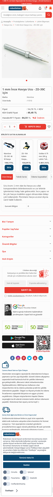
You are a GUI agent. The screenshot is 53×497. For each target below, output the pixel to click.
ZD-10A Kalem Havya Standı (24, 156)
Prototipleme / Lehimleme (23, 21)
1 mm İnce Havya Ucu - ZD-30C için (29, 25)
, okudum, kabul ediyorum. (27, 295)
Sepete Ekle (34, 126)
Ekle (9, 167)
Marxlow (30, 97)
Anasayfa (7, 21)
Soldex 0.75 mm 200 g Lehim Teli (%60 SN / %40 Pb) (43, 156)
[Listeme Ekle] (48, 127)
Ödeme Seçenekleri (39, 177)
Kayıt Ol (26, 290)
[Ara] (49, 15)
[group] (26, 53)
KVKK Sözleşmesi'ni (16, 295)
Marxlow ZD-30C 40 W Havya (8, 156)
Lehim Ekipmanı (43, 21)
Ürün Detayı (7, 177)
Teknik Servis (21, 177)
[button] (26, 80)
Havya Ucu (8, 25)
